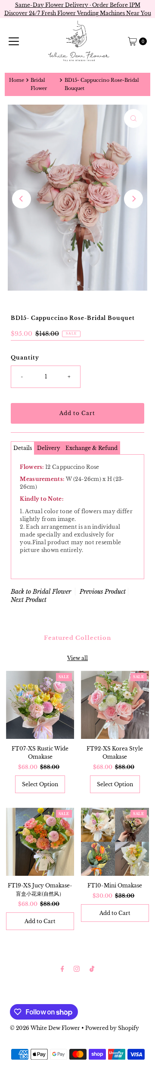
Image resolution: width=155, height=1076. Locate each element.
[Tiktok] (92, 968)
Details (22, 448)
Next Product (28, 600)
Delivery (48, 448)
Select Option (40, 784)
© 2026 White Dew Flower (45, 1028)
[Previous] (21, 198)
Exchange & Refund (91, 448)
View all (77, 658)
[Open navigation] (13, 41)
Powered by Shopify (112, 1028)
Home (16, 80)
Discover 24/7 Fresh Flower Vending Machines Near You (77, 13)
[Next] (133, 198)
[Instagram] (77, 968)
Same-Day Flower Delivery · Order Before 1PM (77, 5)
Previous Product (103, 591)
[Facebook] (62, 968)
